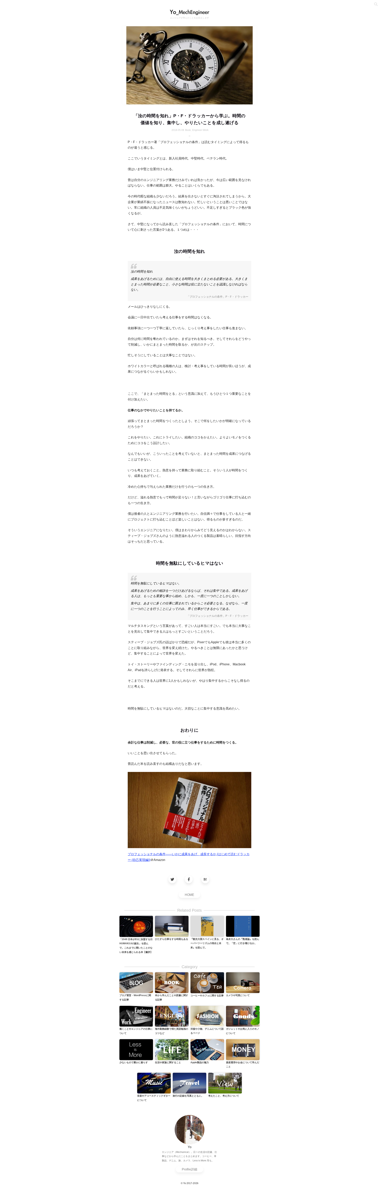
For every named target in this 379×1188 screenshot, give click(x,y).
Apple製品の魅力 (199, 1062)
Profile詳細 (189, 1169)
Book (188, 130)
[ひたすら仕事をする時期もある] (172, 926)
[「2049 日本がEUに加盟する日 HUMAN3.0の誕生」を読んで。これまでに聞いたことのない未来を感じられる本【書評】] (136, 926)
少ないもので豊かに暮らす (133, 1062)
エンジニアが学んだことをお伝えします (189, 18)
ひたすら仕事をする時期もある (171, 939)
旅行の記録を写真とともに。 (188, 1095)
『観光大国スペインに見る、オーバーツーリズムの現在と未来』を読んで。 (207, 943)
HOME (189, 894)
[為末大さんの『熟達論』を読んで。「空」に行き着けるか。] (243, 926)
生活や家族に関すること (168, 1062)
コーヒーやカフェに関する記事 (207, 995)
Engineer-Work (200, 130)
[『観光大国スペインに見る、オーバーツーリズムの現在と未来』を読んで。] (207, 926)
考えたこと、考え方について (223, 1095)
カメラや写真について (238, 995)
